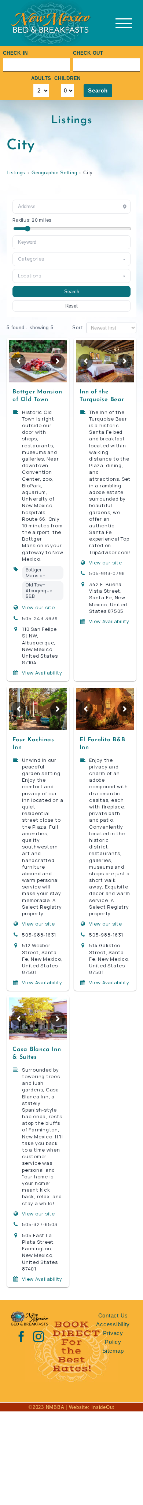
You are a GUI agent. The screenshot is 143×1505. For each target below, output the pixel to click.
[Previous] (18, 361)
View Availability (42, 672)
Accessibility (113, 1324)
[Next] (57, 361)
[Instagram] (38, 1336)
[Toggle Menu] (123, 23)
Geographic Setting (54, 172)
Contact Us (113, 1315)
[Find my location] (124, 206)
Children (67, 78)
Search (98, 90)
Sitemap (113, 1351)
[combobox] (71, 242)
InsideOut (102, 1407)
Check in (15, 53)
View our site (38, 607)
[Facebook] (21, 1336)
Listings (16, 172)
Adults (41, 78)
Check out (88, 53)
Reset (71, 306)
